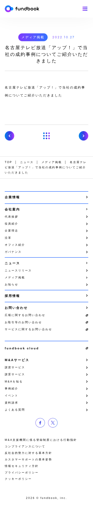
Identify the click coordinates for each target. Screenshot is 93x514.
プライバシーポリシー (22, 472)
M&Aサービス (17, 360)
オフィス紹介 (15, 244)
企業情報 (12, 197)
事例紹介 (11, 388)
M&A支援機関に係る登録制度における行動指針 (41, 440)
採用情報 (12, 296)
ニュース (12, 263)
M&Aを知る (14, 381)
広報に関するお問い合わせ (25, 315)
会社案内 (12, 209)
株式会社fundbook (22, 9)
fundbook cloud (22, 348)
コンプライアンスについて (25, 446)
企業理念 (11, 230)
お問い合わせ (16, 307)
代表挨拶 (11, 216)
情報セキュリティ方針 (22, 466)
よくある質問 (15, 409)
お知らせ (11, 284)
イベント (11, 395)
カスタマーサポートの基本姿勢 (28, 459)
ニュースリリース (18, 270)
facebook (40, 423)
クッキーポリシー (18, 479)
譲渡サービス (15, 367)
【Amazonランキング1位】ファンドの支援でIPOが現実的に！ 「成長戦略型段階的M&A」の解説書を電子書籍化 (9, 136)
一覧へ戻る (46, 136)
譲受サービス (15, 374)
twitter (53, 423)
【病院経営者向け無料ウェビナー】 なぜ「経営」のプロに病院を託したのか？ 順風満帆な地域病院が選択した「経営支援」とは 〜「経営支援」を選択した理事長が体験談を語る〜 (83, 136)
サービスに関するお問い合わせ (28, 329)
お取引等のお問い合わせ (23, 322)
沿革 (8, 238)
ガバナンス (13, 251)
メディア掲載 (32, 37)
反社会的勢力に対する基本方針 (28, 453)
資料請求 (11, 402)
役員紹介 (11, 223)
